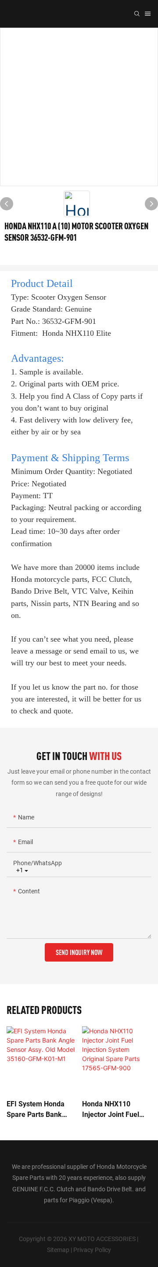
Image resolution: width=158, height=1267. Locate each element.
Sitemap (59, 1249)
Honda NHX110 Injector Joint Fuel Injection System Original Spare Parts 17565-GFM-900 (114, 1110)
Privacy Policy (92, 1249)
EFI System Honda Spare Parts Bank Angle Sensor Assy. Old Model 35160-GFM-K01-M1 (37, 1110)
